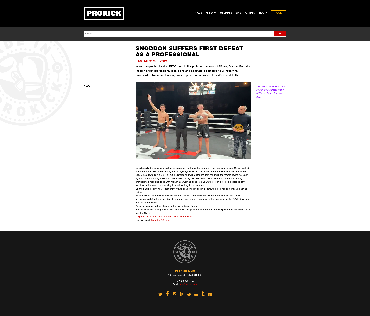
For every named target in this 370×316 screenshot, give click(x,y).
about (263, 13)
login (278, 13)
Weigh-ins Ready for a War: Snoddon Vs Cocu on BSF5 (164, 216)
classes (211, 13)
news (198, 13)
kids (238, 13)
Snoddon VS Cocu (160, 220)
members (226, 13)
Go (280, 33)
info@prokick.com (188, 284)
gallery (249, 13)
